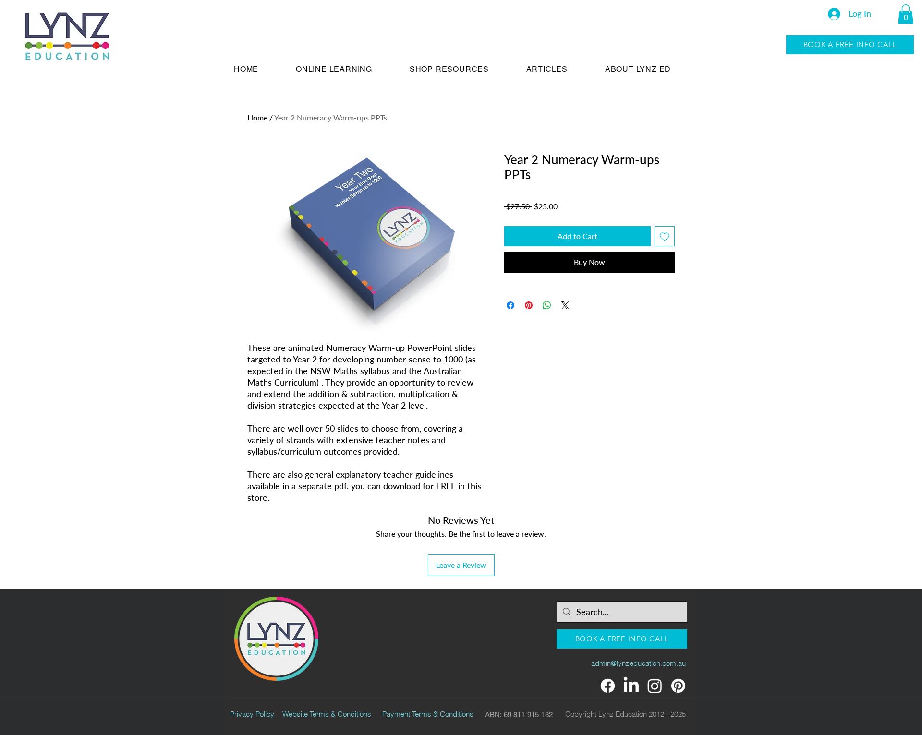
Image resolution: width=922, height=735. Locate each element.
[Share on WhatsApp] (547, 305)
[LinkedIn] (631, 685)
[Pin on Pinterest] (528, 305)
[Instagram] (654, 685)
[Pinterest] (678, 685)
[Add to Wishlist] (665, 236)
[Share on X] (565, 305)
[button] (906, 14)
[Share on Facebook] (510, 305)
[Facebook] (607, 685)
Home (257, 117)
